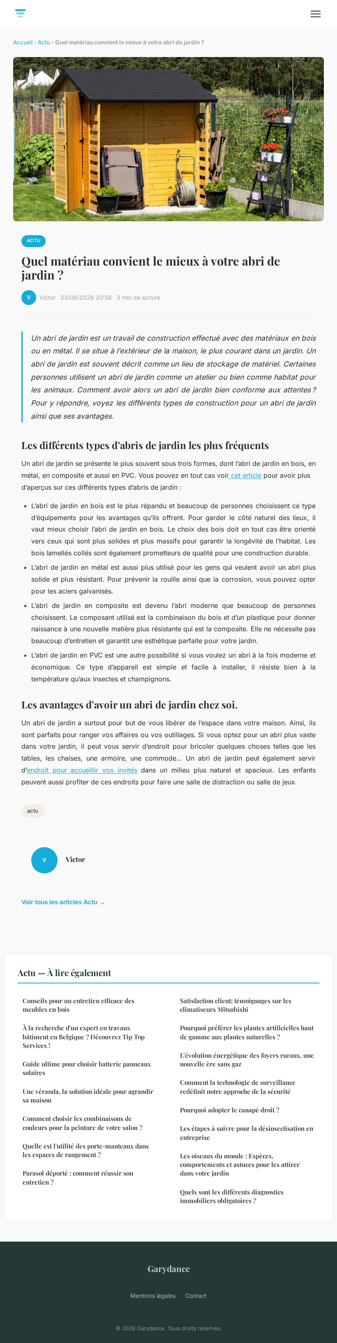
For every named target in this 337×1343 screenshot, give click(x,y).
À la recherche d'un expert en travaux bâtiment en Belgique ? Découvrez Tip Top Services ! (84, 1037)
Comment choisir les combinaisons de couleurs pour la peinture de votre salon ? (82, 1122)
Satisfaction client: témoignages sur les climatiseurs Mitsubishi (235, 1005)
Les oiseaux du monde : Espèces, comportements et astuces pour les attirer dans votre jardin (240, 1165)
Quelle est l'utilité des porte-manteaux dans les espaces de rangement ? (86, 1150)
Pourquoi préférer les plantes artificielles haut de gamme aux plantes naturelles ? (247, 1032)
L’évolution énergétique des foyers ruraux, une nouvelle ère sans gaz (247, 1059)
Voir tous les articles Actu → (63, 902)
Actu (44, 42)
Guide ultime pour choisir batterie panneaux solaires (87, 1068)
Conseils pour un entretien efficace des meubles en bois (78, 1005)
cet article (245, 475)
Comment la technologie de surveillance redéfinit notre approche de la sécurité (237, 1086)
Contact (196, 1295)
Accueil (22, 42)
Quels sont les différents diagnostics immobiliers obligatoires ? (232, 1196)
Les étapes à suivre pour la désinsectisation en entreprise (246, 1132)
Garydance (169, 1268)
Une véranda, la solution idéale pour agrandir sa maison (88, 1095)
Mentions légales (152, 1295)
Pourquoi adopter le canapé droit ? (229, 1110)
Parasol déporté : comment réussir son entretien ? (78, 1177)
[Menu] (315, 14)
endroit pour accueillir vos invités (82, 770)
